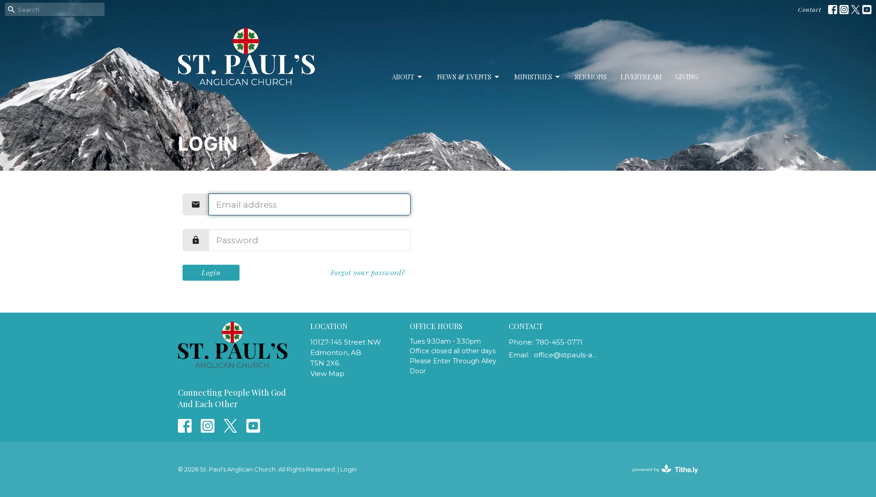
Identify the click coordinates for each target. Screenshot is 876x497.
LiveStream (641, 76)
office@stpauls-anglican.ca (566, 355)
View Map (327, 373)
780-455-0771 (559, 342)
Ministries (533, 76)
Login (211, 272)
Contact (809, 9)
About (403, 76)
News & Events (464, 76)
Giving (686, 76)
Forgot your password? (368, 272)
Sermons (591, 76)
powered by (660, 477)
